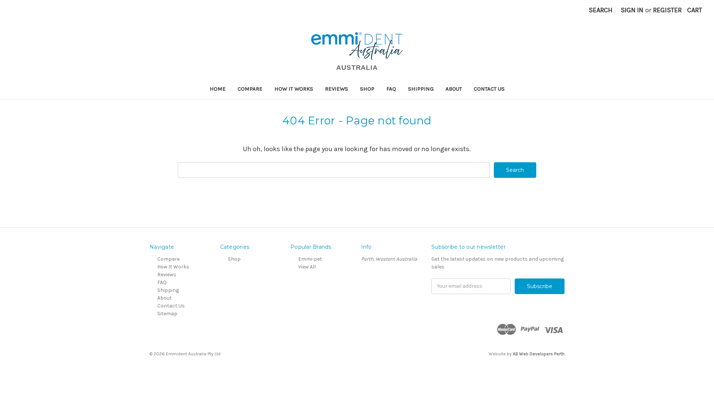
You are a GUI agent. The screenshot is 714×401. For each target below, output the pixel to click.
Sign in (632, 10)
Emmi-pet (310, 259)
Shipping (421, 88)
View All (307, 267)
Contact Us (489, 88)
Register (667, 10)
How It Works (293, 88)
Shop (367, 88)
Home (218, 88)
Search (600, 10)
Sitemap (167, 313)
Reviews (336, 88)
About (454, 88)
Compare (250, 88)
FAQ (391, 88)
